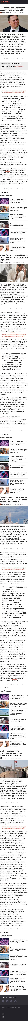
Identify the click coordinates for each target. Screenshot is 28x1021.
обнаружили (3, 418)
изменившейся (13, 144)
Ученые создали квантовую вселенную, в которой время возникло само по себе (14, 91)
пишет (13, 331)
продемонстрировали (6, 314)
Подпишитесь (19, 66)
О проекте (4, 997)
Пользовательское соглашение (8, 1009)
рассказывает (17, 130)
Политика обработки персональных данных (11, 1007)
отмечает (5, 883)
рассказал (19, 77)
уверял (2, 666)
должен (14, 678)
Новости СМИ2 (4, 192)
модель (7, 170)
